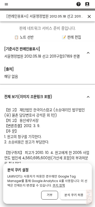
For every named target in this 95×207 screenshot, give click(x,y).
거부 (50, 195)
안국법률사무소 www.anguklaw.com (88, 196)
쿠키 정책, (88, 203)
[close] (89, 16)
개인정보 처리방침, (88, 202)
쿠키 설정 (90, 203)
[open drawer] (6, 4)
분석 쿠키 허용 (73, 195)
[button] (47, 52)
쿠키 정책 (59, 185)
